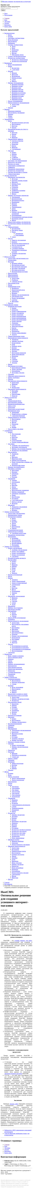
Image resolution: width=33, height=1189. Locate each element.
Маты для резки (17, 863)
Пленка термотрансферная (20, 442)
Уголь (13, 604)
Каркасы (10, 659)
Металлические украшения (20, 490)
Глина (10, 399)
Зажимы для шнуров (18, 815)
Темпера (14, 593)
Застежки (15, 816)
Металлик (15, 74)
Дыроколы (15, 339)
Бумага (14, 152)
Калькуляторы (16, 343)
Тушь (13, 571)
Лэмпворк (11, 725)
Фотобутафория (17, 543)
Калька (14, 435)
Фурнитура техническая (19, 61)
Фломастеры (16, 387)
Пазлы (10, 285)
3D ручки (15, 179)
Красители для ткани (14, 162)
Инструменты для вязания (16, 112)
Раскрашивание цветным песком (22, 217)
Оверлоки (15, 843)
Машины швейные (18, 841)
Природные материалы (15, 669)
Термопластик (16, 159)
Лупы (13, 859)
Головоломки (12, 260)
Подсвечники (16, 228)
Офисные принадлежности (16, 376)
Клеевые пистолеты (18, 854)
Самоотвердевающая (18, 415)
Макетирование (13, 275)
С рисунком (15, 69)
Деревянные (19, 233)
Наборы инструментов (19, 460)
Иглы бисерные (13, 40)
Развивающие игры (14, 286)
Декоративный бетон (14, 401)
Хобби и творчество (10, 677)
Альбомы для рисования (19, 550)
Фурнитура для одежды (19, 831)
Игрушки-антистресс (18, 270)
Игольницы (15, 849)
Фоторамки (15, 192)
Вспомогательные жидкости (17, 558)
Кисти (14, 563)
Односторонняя (17, 440)
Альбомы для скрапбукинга (20, 445)
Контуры (14, 126)
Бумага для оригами (18, 745)
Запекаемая (15, 412)
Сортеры (14, 300)
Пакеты (14, 528)
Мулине (10, 71)
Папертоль (11, 750)
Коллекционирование (15, 723)
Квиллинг (11, 717)
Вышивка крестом (17, 89)
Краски (14, 127)
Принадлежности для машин (21, 844)
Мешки (14, 525)
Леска (13, 46)
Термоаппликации (17, 808)
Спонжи (14, 641)
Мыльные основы (17, 733)
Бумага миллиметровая (19, 319)
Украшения (11, 478)
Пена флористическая (15, 667)
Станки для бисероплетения (17, 56)
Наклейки (15, 185)
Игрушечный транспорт (19, 266)
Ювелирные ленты (18, 54)
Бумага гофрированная (19, 311)
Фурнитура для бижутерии (16, 58)
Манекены (15, 861)
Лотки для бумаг (17, 369)
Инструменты (12, 41)
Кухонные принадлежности (20, 243)
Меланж (14, 73)
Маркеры (15, 137)
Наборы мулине (17, 78)
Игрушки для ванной (18, 268)
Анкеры (14, 480)
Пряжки (14, 826)
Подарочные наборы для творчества (19, 223)
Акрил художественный (19, 583)
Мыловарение (12, 728)
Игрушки (11, 261)
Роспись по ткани (13, 164)
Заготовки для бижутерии (16, 38)
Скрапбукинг (8, 430)
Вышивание (8, 63)
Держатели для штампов (19, 507)
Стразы (14, 684)
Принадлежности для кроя (20, 873)
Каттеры (14, 420)
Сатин (14, 79)
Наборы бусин (16, 184)
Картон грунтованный (15, 574)
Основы (14, 707)
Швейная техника (13, 839)
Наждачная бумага (17, 632)
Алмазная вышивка (14, 679)
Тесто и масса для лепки (15, 429)
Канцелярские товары (11, 305)
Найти (3, 10)
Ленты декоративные (18, 778)
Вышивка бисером (17, 84)
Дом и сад (7, 225)
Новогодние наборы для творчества (19, 222)
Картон (14, 328)
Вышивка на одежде (18, 94)
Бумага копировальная (19, 316)
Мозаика (14, 210)
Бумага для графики (18, 551)
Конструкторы (12, 273)
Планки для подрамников (20, 636)
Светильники (16, 874)
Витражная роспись (18, 200)
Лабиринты (15, 291)
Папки (14, 613)
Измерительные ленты (19, 851)
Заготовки (11, 444)
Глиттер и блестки (17, 141)
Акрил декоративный (18, 581)
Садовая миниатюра (14, 672)
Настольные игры (13, 283)
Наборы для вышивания (15, 83)
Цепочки (14, 51)
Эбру (13, 594)
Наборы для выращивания (16, 664)
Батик (10, 121)
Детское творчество (10, 175)
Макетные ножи (17, 459)
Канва (10, 66)
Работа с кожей (13, 758)
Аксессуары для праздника (16, 513)
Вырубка (14, 485)
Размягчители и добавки (19, 414)
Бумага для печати (17, 314)
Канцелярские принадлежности (18, 338)
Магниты (15, 182)
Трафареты (11, 167)
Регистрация (8, 15)
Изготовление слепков (15, 402)
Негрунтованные (17, 651)
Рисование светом (17, 218)
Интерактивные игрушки (20, 271)
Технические (16, 796)
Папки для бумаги (13, 377)
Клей (13, 344)
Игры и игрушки (9, 257)
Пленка (14, 155)
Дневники (15, 323)
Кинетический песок (18, 290)
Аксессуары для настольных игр (18, 258)
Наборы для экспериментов (20, 295)
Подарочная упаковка (15, 516)
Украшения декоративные (16, 169)
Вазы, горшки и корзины (16, 656)
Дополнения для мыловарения (21, 730)
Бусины (10, 36)
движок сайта (14, 1104)
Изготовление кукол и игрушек (18, 695)
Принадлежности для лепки (17, 417)
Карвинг (14, 242)
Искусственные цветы (15, 657)
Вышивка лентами (17, 91)
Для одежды (15, 793)
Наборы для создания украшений (18, 212)
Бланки (14, 308)
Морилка (14, 147)
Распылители (16, 637)
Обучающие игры (17, 296)
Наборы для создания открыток (21, 449)
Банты (14, 518)
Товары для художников (11, 546)
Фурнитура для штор (18, 834)
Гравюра (14, 205)
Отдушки (15, 709)
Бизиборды (15, 288)
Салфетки (15, 157)
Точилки (14, 362)
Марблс (10, 662)
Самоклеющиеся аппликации (21, 805)
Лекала (14, 856)
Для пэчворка (16, 795)
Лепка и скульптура (10, 397)
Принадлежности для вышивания (18, 102)
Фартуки (14, 642)
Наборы (14, 154)
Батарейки (15, 538)
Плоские (14, 477)
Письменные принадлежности (17, 381)
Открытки (15, 187)
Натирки (14, 472)
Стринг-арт (15, 757)
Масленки (15, 629)
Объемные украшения (19, 493)
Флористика (8, 654)
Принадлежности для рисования (18, 621)
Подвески (15, 803)
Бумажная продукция (14, 306)
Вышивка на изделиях (19, 93)
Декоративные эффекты (15, 139)
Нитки (10, 783)
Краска (14, 146)
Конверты (15, 329)
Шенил (14, 194)
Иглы (9, 775)
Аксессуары (15, 104)
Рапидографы (16, 394)
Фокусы (10, 303)
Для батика (15, 786)
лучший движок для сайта (23, 940)
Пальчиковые (16, 591)
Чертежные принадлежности (17, 389)
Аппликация (16, 197)
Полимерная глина (14, 411)
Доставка (7, 21)
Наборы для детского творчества (18, 195)
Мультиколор (16, 76)
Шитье (14, 220)
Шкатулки (15, 878)
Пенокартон (15, 331)
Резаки (14, 358)
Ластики (14, 351)
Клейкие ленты (16, 346)
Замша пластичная (17, 763)
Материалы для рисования (16, 596)
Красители (15, 704)
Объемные (15, 473)
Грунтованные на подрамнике (21, 649)
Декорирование (9, 119)
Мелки (10, 364)
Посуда (10, 238)
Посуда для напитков (18, 245)
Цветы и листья (17, 502)
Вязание (7, 109)
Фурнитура (15, 700)
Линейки (14, 392)
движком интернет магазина (13, 1073)
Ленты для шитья (13, 776)
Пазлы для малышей (18, 298)
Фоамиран (11, 762)
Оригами (11, 743)
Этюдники (11, 652)
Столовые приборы (18, 248)
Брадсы (14, 483)
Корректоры (15, 349)
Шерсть (14, 81)
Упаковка (11, 675)
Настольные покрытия (19, 353)
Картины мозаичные (18, 682)
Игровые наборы (17, 263)
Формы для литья (17, 740)
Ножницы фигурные (18, 465)
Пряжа (10, 116)
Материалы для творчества (16, 177)
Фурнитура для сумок (18, 833)
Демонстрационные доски (16, 336)
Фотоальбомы (16, 540)
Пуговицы (15, 498)
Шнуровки (15, 301)
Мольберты (11, 606)
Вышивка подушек (18, 96)
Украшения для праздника (16, 535)
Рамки (14, 232)
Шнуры (14, 53)
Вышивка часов (17, 98)
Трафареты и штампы (18, 190)
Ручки (14, 386)
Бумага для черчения (18, 555)
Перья (13, 495)
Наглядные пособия (14, 609)
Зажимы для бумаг (17, 341)
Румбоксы (15, 280)
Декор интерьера (13, 227)
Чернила (14, 573)
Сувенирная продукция (15, 530)
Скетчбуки (15, 556)
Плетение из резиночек (19, 755)
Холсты (10, 644)
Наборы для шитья (17, 864)
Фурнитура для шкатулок (16, 170)
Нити (13, 48)
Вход (6, 13)
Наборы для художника (15, 608)
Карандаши (15, 382)
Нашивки (15, 800)
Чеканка (10, 770)
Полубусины (16, 497)
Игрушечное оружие (18, 265)
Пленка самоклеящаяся (19, 333)
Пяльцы (10, 107)
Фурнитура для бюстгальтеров (21, 829)
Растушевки (15, 639)
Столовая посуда (17, 247)
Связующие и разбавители (16, 165)
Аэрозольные (16, 584)
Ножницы (15, 356)
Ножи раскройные (17, 868)
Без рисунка (15, 68)
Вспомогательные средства (20, 122)
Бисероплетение (9, 33)
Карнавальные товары (15, 515)
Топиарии (11, 760)
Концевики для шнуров (19, 821)
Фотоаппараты (16, 541)
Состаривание (16, 149)
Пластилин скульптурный (16, 409)
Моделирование (13, 276)
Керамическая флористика (16, 404)
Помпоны (15, 189)
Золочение (15, 142)
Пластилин (11, 407)
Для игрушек (16, 791)
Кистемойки (16, 627)
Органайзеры (16, 371)
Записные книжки (17, 326)
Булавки (10, 773)
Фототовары (12, 536)
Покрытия (15, 424)
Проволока (15, 50)
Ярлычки (15, 503)
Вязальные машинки (14, 111)
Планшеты (11, 619)
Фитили (14, 712)
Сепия (14, 603)
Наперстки (15, 866)
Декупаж (11, 151)
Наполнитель (16, 526)
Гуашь (14, 586)
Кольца (14, 820)
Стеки (14, 425)
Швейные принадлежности (16, 846)
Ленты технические (18, 780)
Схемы (14, 106)
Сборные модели (17, 281)
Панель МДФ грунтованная (16, 618)
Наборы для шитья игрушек (20, 699)
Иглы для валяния (17, 687)
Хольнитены (16, 836)
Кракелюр (15, 144)
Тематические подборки (15, 531)
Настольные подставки (15, 366)
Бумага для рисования (15, 548)
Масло (14, 589)
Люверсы (15, 488)
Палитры (14, 634)
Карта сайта (8, 26)
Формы (14, 255)
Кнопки (14, 348)
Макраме (14, 753)
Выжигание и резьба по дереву (17, 694)
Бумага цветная (16, 321)
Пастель (14, 599)
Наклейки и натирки (14, 468)
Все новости (8, 884)
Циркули (14, 396)
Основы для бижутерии (15, 45)
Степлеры (15, 361)
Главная (6, 18)
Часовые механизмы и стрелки (17, 172)
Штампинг (11, 505)
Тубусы (14, 616)
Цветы (14, 811)
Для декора (15, 790)
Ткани (10, 785)
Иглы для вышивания (15, 64)
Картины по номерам (14, 715)
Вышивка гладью (17, 86)
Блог (5, 20)
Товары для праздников (11, 512)
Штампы (14, 510)
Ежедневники (16, 324)
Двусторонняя (16, 434)
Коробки (14, 521)
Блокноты (15, 309)
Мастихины (15, 631)
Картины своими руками (19, 180)
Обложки (11, 374)
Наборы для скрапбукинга (16, 467)
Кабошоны (11, 43)
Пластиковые (19, 235)
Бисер (10, 35)
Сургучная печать (17, 500)
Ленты (14, 136)
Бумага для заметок (18, 313)
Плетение (11, 752)
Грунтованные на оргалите (20, 647)
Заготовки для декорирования (17, 160)
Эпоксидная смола (14, 174)
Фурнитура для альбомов (19, 450)
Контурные (15, 470)
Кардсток (15, 437)
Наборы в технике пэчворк (16, 742)
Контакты (7, 25)
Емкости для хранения (19, 240)
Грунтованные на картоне (20, 646)
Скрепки (14, 359)
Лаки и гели (12, 406)
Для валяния (16, 788)
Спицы (10, 117)
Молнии (14, 825)
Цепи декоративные (18, 838)
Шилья (14, 876)
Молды (14, 422)
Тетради (14, 334)
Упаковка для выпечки (19, 253)
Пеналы (10, 379)
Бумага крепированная (19, 318)
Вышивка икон (16, 88)
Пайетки (14, 801)
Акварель (15, 579)
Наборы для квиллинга (19, 722)
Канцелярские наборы (19, 367)
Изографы (15, 391)
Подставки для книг (18, 372)
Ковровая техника (17, 99)
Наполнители (12, 666)
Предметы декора (17, 230)
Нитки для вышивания (15, 101)
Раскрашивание (17, 215)
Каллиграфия (12, 560)
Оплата (6, 23)
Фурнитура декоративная (20, 59)
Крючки (10, 114)
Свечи (14, 237)
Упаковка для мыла (18, 738)
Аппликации (16, 482)
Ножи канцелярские (18, 354)
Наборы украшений (18, 492)
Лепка (14, 208)
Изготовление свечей (14, 702)
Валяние (10, 685)
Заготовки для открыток (19, 447)
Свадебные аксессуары (19, 533)
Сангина (14, 601)
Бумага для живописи (18, 553)
